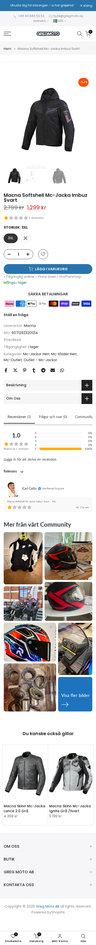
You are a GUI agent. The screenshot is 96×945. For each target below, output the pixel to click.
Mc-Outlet (13, 359)
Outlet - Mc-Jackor (40, 359)
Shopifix (58, 912)
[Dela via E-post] (52, 370)
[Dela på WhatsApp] (62, 370)
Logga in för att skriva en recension (30, 459)
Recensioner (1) (19, 417)
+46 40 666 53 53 (31, 16)
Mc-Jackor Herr (36, 354)
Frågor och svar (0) (53, 417)
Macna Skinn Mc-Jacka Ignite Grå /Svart (70, 808)
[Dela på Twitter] (15, 370)
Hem (7, 48)
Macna (30, 325)
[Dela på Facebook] (6, 370)
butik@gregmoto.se (68, 16)
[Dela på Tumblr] (34, 370)
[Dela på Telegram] (43, 370)
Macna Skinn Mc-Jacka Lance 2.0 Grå (24, 808)
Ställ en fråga (16, 314)
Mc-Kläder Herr (64, 354)
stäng (87, 5)
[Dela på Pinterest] (24, 370)
